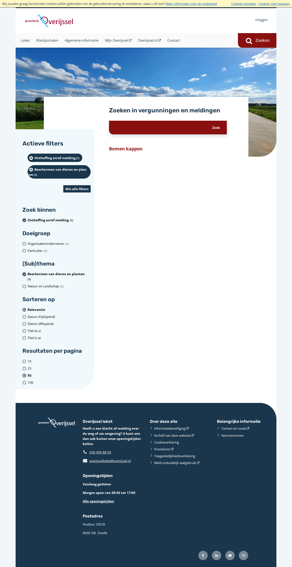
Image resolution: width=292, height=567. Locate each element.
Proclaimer (162, 449)
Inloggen (261, 20)
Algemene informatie (82, 40)
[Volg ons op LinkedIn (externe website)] (216, 555)
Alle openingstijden (98, 501)
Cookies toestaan (243, 3)
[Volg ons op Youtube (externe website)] (230, 555)
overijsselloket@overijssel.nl (107, 461)
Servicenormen (232, 435)
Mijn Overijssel (116, 40)
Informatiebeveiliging (169, 428)
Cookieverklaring (166, 442)
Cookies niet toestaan (274, 3)
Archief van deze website (172, 435)
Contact (173, 40)
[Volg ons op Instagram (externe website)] (243, 555)
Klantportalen (47, 40)
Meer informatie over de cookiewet (191, 3)
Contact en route (233, 428)
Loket (25, 40)
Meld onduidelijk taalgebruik (175, 463)
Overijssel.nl (148, 40)
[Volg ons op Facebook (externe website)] (203, 555)
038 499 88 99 (100, 452)
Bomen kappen (126, 149)
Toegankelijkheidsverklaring (174, 456)
